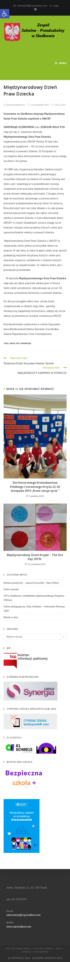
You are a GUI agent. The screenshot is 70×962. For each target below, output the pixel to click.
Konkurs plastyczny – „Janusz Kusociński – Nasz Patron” (32, 582)
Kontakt (26, 952)
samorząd (25, 343)
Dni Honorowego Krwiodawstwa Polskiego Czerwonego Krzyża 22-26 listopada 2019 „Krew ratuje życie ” (35, 487)
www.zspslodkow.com (18, 926)
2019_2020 (60, 104)
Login (56, 5)
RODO (59, 948)
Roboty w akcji (11, 617)
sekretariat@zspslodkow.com (32, 5)
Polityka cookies (43, 948)
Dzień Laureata (11, 589)
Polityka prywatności (18, 948)
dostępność (41, 952)
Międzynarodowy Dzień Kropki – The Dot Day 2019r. (35, 557)
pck (18, 343)
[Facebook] (35, 9)
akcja (12, 343)
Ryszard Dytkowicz (16, 104)
